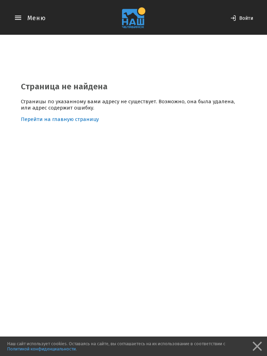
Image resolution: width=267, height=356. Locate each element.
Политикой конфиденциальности (41, 348)
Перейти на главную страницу (60, 119)
